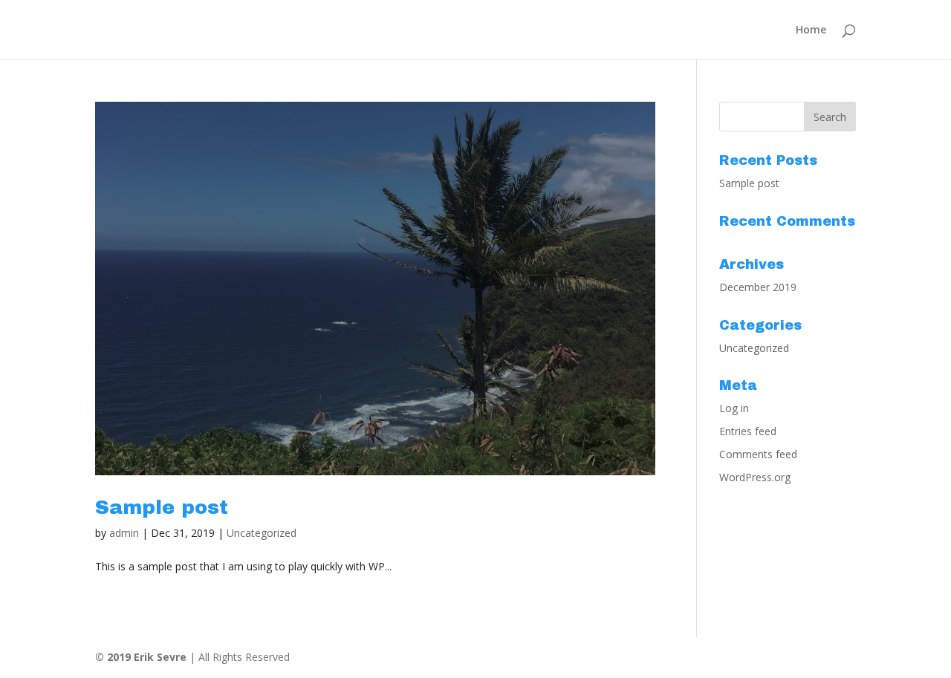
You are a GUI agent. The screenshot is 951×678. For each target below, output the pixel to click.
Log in (734, 408)
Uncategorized (261, 533)
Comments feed (758, 454)
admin (124, 533)
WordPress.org (755, 477)
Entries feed (747, 431)
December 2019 (757, 287)
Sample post (161, 507)
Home (811, 30)
